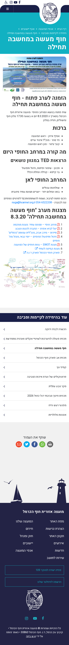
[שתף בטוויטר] (26, 444)
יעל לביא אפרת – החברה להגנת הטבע (36, 229)
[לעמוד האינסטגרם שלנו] (11, 2)
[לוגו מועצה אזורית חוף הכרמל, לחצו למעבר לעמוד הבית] (50, 13)
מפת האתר (57, 521)
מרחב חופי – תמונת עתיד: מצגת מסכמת (35, 225)
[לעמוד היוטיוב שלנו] (15, 2)
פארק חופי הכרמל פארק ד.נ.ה (41, 253)
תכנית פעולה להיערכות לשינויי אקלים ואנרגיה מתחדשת (36, 339)
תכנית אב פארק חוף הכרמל (51, 358)
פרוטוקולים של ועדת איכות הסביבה (46, 377)
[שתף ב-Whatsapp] (42, 444)
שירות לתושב (55, 558)
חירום (29, 528)
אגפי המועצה (24, 550)
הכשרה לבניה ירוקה (55, 329)
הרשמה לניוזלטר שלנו (49, 582)
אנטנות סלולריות (57, 415)
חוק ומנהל (26, 536)
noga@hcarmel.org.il (23, 202)
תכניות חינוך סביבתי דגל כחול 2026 (46, 396)
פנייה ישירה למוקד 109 (48, 570)
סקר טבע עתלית (57, 386)
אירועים (59, 543)
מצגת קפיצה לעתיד (47, 249)
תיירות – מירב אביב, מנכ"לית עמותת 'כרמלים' (33, 233)
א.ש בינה (31, 636)
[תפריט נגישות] (5, 2)
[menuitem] (34, 329)
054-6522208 (44, 202)
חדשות (59, 550)
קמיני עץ (61, 367)
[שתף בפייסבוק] (34, 444)
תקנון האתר (56, 536)
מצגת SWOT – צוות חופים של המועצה (35, 245)
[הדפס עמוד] (50, 444)
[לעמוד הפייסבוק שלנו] (19, 2)
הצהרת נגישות (55, 528)
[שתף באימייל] (18, 444)
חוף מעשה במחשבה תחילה (50, 348)
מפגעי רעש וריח (57, 405)
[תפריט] (7, 9)
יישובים (28, 543)
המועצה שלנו (24, 521)
